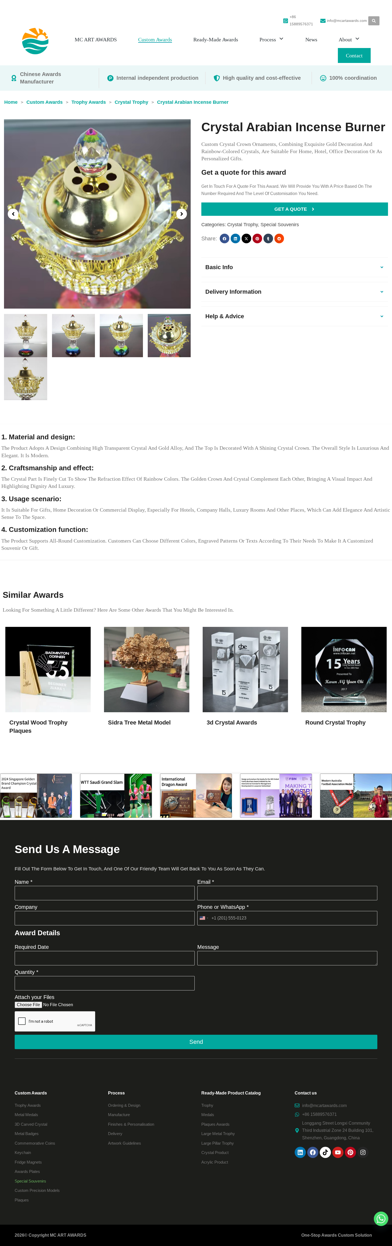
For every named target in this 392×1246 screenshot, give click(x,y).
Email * (205, 882)
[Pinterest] (350, 1152)
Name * (24, 882)
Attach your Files (34, 997)
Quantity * (26, 972)
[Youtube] (337, 1152)
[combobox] (204, 918)
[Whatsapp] (381, 1219)
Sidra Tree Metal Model (139, 722)
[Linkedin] (300, 1152)
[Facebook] (312, 1152)
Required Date (32, 947)
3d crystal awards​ (232, 722)
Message (208, 947)
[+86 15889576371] (285, 20)
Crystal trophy (242, 224)
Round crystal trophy (335, 722)
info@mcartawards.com (347, 20)
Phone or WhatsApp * (223, 907)
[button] (13, 214)
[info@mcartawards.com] (323, 20)
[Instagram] (363, 1152)
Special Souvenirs (280, 224)
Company (26, 907)
